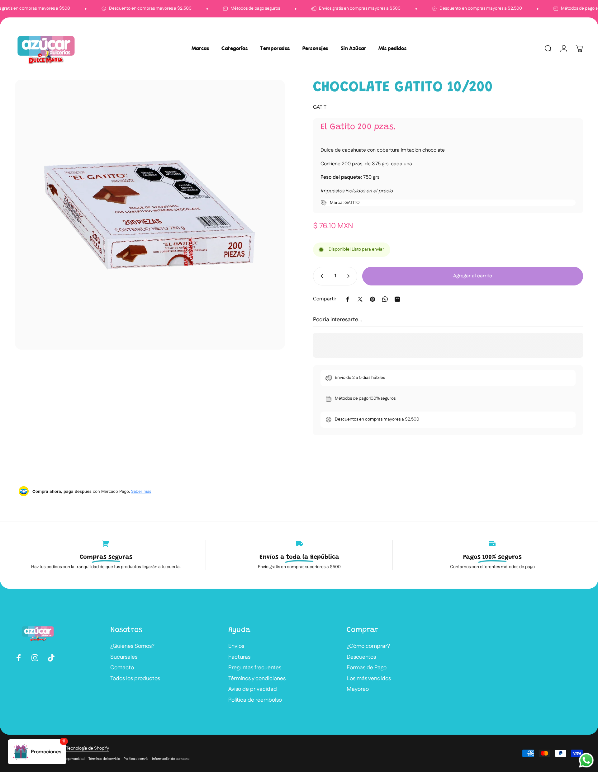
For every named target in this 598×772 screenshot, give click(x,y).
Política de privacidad (68, 758)
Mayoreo (358, 689)
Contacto (122, 667)
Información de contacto (170, 758)
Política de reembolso (255, 700)
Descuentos (361, 657)
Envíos (236, 646)
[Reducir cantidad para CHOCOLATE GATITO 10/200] (320, 276)
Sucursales (123, 657)
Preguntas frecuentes (254, 667)
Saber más (141, 491)
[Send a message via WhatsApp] (586, 760)
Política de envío (136, 758)
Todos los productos (135, 678)
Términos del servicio (104, 758)
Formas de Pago (367, 667)
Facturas (239, 657)
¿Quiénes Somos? (132, 646)
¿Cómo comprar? (368, 646)
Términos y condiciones (257, 678)
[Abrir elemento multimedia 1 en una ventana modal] (150, 215)
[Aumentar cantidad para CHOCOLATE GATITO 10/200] (350, 276)
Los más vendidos (369, 678)
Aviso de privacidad (252, 689)
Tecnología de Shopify (87, 748)
